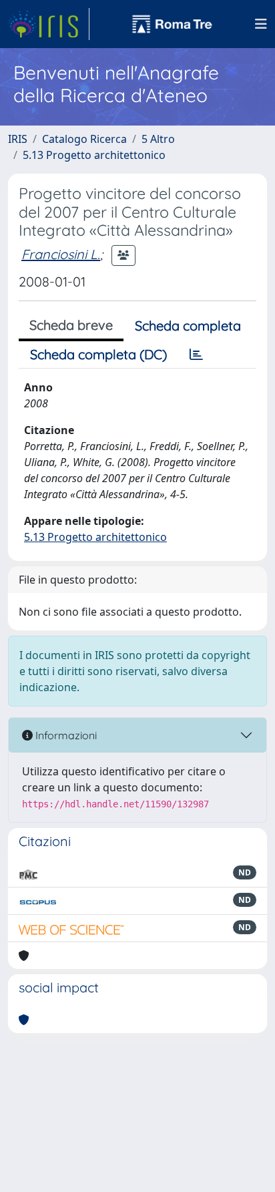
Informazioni (65, 735)
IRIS (17, 139)
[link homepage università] (172, 24)
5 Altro (158, 139)
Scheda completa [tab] (188, 325)
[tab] (196, 355)
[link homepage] (48, 24)
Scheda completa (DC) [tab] (98, 354)
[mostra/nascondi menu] (261, 24)
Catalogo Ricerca (84, 139)
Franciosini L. (60, 254)
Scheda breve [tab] (71, 325)
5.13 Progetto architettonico (94, 155)
